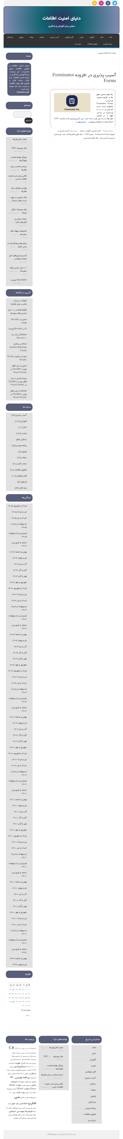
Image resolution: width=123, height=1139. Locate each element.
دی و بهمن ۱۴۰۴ (19, 558)
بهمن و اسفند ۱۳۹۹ (18, 958)
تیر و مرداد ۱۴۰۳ (19, 677)
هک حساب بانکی (23, 1115)
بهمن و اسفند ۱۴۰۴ (18, 552)
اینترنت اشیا (11, 1070)
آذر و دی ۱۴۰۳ (20, 647)
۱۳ (19, 989)
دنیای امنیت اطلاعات (62, 18)
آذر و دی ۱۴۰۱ (20, 812)
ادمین (24, 319)
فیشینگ (28, 1111)
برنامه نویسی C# (20, 1077)
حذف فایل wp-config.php (73, 134)
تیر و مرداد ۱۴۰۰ (19, 918)
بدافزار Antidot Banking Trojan (18, 347)
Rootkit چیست (15, 329)
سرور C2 (13, 1093)
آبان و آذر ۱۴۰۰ (20, 900)
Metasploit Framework (21, 1057)
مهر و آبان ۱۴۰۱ (19, 824)
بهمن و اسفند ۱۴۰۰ (18, 882)
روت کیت (20, 1092)
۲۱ (16, 994)
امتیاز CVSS (89, 134)
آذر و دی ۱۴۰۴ (20, 564)
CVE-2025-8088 (22, 1049)
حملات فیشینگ (11, 1089)
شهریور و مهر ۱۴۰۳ (18, 665)
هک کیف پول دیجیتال (29, 1118)
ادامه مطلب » (81, 122)
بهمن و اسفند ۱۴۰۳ (18, 634)
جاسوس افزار (26, 1085)
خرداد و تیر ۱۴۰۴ (19, 601)
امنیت (81, 37)
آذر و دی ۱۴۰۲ (20, 729)
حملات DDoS (23, 1089)
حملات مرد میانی (31, 1093)
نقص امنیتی (32, 1115)
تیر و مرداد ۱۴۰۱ (19, 842)
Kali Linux (16, 1053)
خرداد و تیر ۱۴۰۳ (19, 683)
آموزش (91, 37)
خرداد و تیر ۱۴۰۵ (19, 518)
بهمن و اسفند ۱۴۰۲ (18, 717)
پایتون (21, 37)
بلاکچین (34, 1082)
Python (33, 1057)
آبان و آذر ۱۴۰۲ (20, 735)
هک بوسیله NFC (19, 148)
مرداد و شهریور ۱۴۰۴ (17, 588)
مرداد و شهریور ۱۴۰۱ (17, 836)
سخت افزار (22, 464)
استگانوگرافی (20, 1067)
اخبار (101, 37)
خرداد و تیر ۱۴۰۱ (19, 848)
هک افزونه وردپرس (90, 138)
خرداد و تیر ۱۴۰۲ (19, 765)
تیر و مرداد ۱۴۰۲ (19, 759)
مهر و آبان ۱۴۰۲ (19, 741)
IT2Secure (52, 1135)
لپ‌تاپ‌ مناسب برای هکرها (52, 1075)
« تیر (28, 1015)
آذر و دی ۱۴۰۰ (20, 894)
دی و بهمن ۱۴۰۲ (19, 723)
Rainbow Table (20, 1060)
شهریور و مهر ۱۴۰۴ (18, 582)
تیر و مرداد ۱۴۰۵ (19, 512)
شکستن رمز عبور (19, 1103)
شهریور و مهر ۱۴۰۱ (18, 830)
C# (11, 1048)
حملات (31, 37)
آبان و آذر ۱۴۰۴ (20, 570)
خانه (110, 37)
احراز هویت (20, 1063)
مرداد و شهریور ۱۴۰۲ (17, 753)
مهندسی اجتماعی (16, 1111)
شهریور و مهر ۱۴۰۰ (18, 912)
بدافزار (41, 37)
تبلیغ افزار (21, 1082)
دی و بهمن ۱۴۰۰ (19, 888)
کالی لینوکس (69, 37)
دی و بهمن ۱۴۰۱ (19, 806)
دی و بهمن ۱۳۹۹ (19, 964)
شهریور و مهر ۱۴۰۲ (18, 747)
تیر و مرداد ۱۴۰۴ (19, 594)
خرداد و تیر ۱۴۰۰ (19, 925)
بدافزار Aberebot (22, 1074)
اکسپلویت (18, 1070)
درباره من (78, 44)
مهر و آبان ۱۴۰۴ (19, 576)
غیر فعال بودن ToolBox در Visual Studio (18, 369)
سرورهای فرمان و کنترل (28, 1097)
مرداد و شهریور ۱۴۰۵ (17, 506)
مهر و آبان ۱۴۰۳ (19, 659)
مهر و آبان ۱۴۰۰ (19, 906)
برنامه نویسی (107, 44)
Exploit (33, 1049)
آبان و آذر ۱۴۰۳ (20, 653)
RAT (28, 1060)
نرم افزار (10, 37)
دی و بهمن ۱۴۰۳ (19, 640)
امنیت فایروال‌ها (20, 139)
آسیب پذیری (54, 37)
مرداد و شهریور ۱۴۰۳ (17, 671)
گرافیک (23, 482)
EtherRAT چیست (18, 280)
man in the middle (28, 1053)
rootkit (33, 1060)
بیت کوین (28, 1082)
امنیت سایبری (26, 1070)
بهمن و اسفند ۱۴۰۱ (18, 800)
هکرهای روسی (12, 1115)
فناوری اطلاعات (92, 44)
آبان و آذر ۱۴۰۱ (20, 818)
